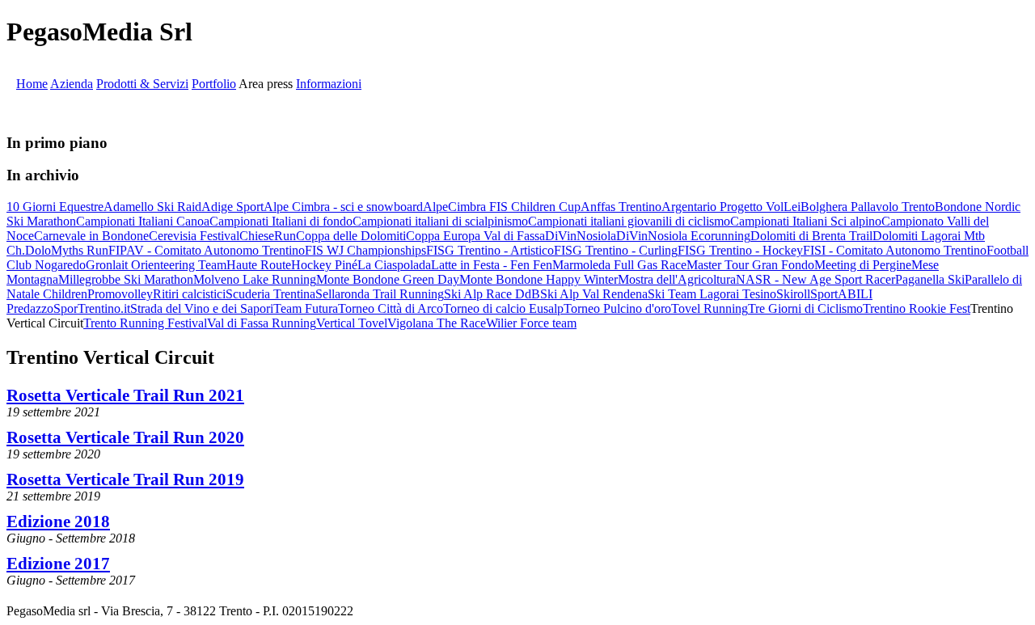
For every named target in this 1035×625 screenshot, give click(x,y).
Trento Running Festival (145, 323)
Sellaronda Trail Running (379, 294)
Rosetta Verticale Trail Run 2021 (125, 395)
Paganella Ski (930, 279)
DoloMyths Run (66, 250)
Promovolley (120, 294)
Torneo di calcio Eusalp (503, 308)
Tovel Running (709, 308)
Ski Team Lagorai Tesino (712, 294)
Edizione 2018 (58, 521)
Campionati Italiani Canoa (142, 221)
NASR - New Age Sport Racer (815, 279)
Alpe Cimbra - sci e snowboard (343, 206)
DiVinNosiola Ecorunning (683, 236)
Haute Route (258, 265)
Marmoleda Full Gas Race (619, 265)
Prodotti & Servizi (142, 84)
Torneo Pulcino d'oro (617, 308)
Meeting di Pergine (862, 265)
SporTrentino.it (91, 308)
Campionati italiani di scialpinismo (440, 221)
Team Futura (305, 308)
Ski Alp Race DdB (492, 294)
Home (32, 84)
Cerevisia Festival (194, 236)
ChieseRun (267, 236)
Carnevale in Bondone (91, 236)
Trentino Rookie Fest (916, 308)
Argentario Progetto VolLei (731, 206)
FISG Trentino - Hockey (740, 250)
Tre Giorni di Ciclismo (805, 308)
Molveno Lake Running (254, 279)
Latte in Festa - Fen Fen (491, 265)
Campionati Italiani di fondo (281, 221)
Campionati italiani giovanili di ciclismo (629, 221)
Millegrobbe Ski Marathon (125, 279)
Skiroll (793, 294)
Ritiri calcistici (189, 294)
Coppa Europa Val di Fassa (475, 236)
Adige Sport (232, 206)
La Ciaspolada (394, 265)
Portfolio (214, 84)
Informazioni (328, 84)
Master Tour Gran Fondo (750, 265)
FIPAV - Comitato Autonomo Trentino (206, 250)
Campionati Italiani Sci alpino (805, 221)
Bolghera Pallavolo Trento (868, 206)
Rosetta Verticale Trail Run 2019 (125, 479)
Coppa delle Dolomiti (351, 236)
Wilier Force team (531, 323)
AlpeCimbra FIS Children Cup (502, 206)
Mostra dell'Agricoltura (677, 279)
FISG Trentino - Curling (616, 250)
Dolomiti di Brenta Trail (811, 236)
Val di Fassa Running (261, 323)
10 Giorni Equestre (55, 206)
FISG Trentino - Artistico (490, 250)
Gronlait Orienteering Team (156, 265)
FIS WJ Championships (365, 250)
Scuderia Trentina (270, 294)
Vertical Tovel (351, 323)
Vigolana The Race (436, 323)
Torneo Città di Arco (390, 308)
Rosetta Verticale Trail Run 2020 (125, 437)
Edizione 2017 (58, 563)
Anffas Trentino (621, 206)
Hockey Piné (324, 265)
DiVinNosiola (580, 236)
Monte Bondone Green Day (387, 279)
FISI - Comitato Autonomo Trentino (894, 250)
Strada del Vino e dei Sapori (201, 308)
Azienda (71, 84)
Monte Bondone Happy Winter (538, 279)
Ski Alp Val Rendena (594, 294)
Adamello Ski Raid (152, 206)
